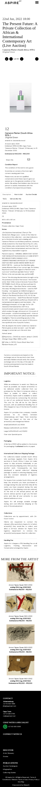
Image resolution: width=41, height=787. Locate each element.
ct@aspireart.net (9, 716)
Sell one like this (15, 199)
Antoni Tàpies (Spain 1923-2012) (20, 587)
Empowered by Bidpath (20, 785)
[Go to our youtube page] (13, 737)
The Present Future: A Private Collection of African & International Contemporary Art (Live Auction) (19, 35)
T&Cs (5, 199)
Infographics (7, 769)
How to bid (18, 194)
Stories (5, 756)
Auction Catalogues (10, 766)
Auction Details (31, 194)
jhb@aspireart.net (9, 706)
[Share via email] (29, 160)
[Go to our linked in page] (9, 737)
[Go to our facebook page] (5, 737)
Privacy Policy (34, 780)
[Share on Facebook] (16, 160)
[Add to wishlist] (37, 59)
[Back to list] (6, 59)
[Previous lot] (11, 59)
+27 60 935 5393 (14, 726)
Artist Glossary (8, 753)
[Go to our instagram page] (25, 160)
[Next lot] (21, 59)
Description (7, 194)
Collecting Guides (9, 773)
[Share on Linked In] (21, 160)
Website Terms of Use (19, 780)
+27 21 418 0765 (9, 714)
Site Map (21, 782)
